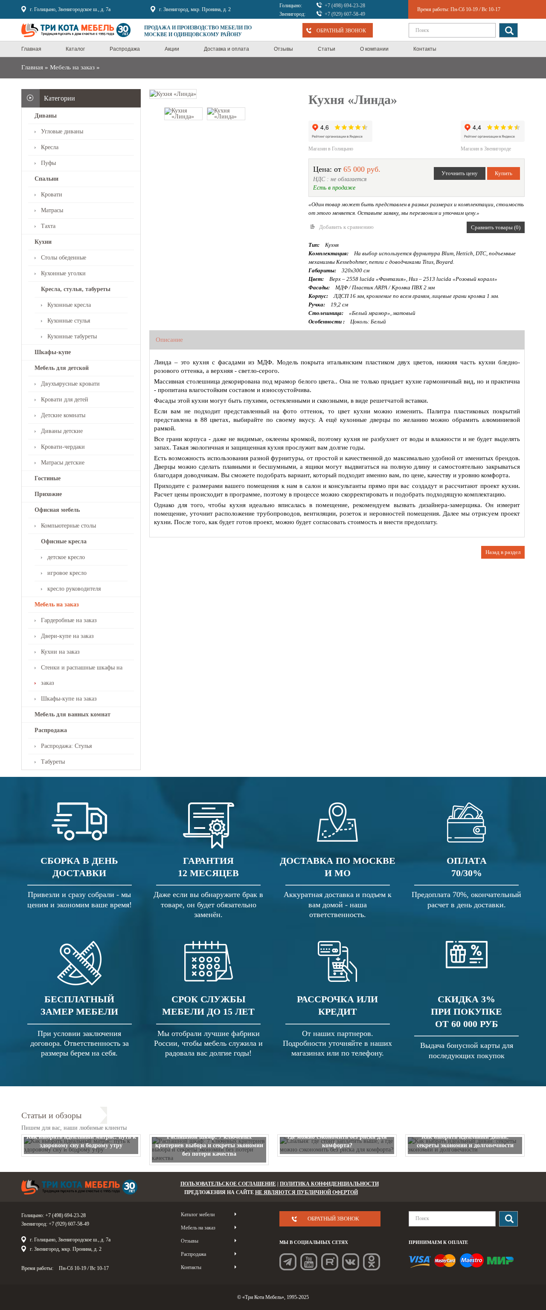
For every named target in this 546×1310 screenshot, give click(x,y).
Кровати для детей (64, 399)
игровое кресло (67, 573)
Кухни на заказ (60, 652)
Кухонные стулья (68, 320)
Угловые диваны (62, 131)
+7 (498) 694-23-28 (345, 6)
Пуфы (48, 163)
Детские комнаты (63, 415)
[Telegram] (287, 1261)
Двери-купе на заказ (67, 636)
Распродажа (51, 730)
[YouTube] (308, 1261)
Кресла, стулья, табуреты (75, 289)
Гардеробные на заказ (69, 620)
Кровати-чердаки (63, 447)
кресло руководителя (74, 589)
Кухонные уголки (63, 273)
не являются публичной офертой (306, 1192)
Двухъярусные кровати (70, 384)
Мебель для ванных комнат (72, 714)
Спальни (46, 179)
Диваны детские (62, 431)
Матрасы (52, 210)
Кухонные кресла (69, 305)
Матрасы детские (62, 462)
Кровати (51, 194)
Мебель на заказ (72, 67)
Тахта (48, 226)
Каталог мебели (198, 1215)
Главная (32, 67)
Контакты (191, 1267)
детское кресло (66, 557)
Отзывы (189, 1241)
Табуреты (53, 762)
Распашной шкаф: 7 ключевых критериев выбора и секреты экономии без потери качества (209, 1145)
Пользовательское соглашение (228, 1184)
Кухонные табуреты (72, 336)
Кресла (49, 147)
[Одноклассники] (371, 1261)
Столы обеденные (63, 257)
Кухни (43, 242)
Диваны (46, 116)
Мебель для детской (62, 368)
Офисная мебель (57, 510)
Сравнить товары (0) (495, 227)
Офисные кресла (64, 541)
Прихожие (48, 494)
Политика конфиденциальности (329, 1184)
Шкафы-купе (53, 352)
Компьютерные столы (68, 525)
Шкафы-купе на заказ (69, 698)
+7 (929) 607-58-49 (345, 14)
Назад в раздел (502, 552)
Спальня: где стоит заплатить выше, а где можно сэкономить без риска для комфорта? (337, 1136)
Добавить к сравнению (346, 227)
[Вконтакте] (350, 1261)
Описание (169, 339)
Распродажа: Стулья (66, 746)
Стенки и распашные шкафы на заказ (81, 675)
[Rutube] (329, 1261)
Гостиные (48, 478)
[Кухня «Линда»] (173, 93)
